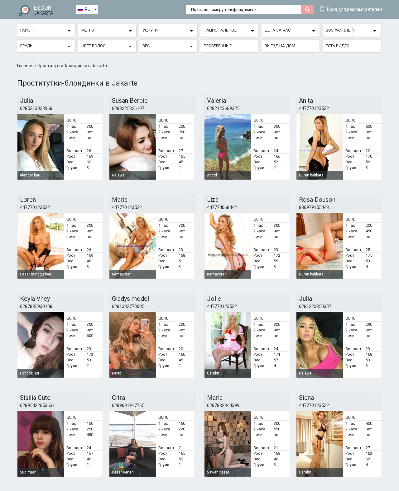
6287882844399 (223, 405)
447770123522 (314, 108)
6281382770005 (128, 306)
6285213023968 (36, 108)
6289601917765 (128, 405)
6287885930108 (36, 306)
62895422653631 (37, 405)
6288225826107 (128, 108)
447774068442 (222, 207)
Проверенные (218, 45)
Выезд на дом (280, 45)
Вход (354, 9)
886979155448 (314, 207)
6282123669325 (223, 108)
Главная (26, 65)
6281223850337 (315, 306)
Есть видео (337, 45)
